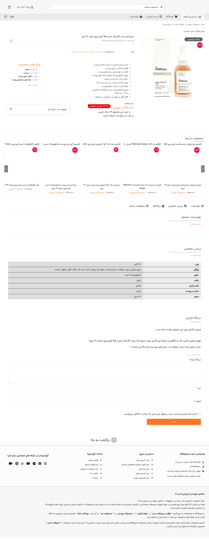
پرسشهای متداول (91, 464)
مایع (139, 280)
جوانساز (100, 269)
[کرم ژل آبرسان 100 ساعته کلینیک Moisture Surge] (142, 162)
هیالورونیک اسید (133, 275)
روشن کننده (90, 269)
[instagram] (45, 463)
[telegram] (34, 463)
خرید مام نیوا (144, 469)
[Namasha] (10, 463)
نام (198, 388)
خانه (203, 24)
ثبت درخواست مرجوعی (89, 469)
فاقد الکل (72, 269)
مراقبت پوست (178, 24)
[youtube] (28, 463)
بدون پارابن (136, 269)
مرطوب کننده (61, 269)
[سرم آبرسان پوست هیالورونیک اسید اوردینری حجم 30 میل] (61, 162)
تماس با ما (94, 473)
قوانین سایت (93, 460)
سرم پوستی (166, 24)
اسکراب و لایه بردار (87, 52)
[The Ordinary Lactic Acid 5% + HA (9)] (173, 67)
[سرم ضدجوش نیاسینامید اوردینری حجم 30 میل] (183, 162)
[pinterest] (39, 463)
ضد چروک (75, 52)
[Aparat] (16, 463)
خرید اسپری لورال (142, 473)
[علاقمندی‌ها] (5, 16)
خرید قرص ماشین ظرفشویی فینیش (135, 464)
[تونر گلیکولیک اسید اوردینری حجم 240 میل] (20, 162)
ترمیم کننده (110, 269)
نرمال (138, 291)
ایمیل (197, 401)
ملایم (138, 285)
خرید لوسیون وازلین (141, 478)
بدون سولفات (123, 269)
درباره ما (95, 478)
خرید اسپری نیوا (143, 460)
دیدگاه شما (195, 359)
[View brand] (123, 47)
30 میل (137, 296)
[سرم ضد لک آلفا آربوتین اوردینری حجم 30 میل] (102, 162)
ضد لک (80, 269)
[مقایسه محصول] (12, 16)
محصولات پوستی (193, 24)
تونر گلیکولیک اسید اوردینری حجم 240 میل (20, 185)
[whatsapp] (22, 463)
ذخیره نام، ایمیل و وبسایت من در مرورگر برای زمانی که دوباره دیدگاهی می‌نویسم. (160, 414)
